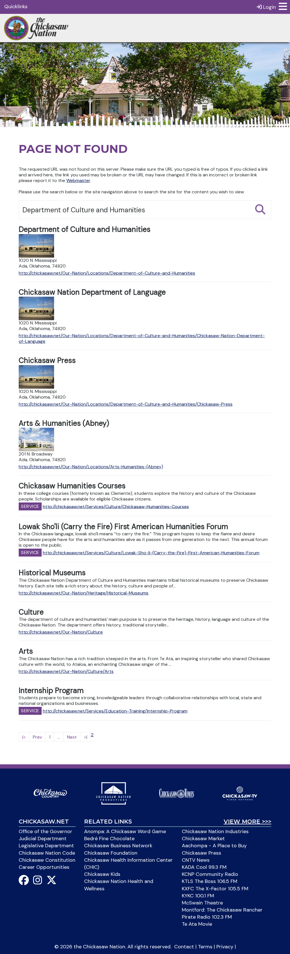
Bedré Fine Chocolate (109, 838)
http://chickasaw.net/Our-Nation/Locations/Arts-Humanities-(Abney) (91, 467)
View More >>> (247, 821)
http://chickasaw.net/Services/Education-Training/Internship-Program (115, 711)
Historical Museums (52, 572)
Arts (26, 651)
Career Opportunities (44, 867)
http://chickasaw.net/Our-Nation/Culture (61, 632)
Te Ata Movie (197, 924)
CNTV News (196, 860)
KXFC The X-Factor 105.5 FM (215, 888)
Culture (31, 612)
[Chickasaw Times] (176, 793)
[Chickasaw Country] (50, 793)
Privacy (224, 946)
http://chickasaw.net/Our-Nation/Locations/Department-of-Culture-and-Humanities (107, 273)
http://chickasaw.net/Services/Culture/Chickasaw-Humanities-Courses (116, 506)
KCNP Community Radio (210, 874)
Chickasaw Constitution (47, 860)
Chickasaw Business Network (118, 845)
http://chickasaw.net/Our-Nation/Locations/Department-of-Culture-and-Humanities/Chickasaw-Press (126, 404)
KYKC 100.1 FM (198, 895)
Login (269, 7)
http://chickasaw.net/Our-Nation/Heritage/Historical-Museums (83, 593)
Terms (205, 946)
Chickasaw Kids (102, 874)
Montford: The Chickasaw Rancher (222, 909)
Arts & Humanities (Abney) (64, 423)
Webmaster (78, 180)
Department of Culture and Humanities (84, 229)
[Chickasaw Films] (113, 793)
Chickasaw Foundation (110, 853)
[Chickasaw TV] (239, 793)
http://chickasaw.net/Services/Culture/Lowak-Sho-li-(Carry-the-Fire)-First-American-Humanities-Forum (151, 553)
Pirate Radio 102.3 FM (207, 917)
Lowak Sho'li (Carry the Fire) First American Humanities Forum (123, 526)
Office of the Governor (45, 831)
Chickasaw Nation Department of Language (92, 292)
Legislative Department (46, 845)
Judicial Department (43, 838)
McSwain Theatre (202, 902)
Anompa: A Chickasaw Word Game (125, 831)
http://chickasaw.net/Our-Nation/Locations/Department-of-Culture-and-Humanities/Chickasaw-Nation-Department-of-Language (142, 338)
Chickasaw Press (47, 360)
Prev (37, 737)
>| (85, 737)
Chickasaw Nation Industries (215, 831)
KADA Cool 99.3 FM (204, 867)
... (58, 737)
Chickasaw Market (203, 838)
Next (72, 737)
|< (24, 737)
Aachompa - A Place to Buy (214, 845)
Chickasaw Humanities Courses (72, 486)
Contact (184, 946)
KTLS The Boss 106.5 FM (209, 881)
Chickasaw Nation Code (47, 853)
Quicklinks (15, 6)
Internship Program (51, 690)
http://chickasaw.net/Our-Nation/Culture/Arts (66, 671)
